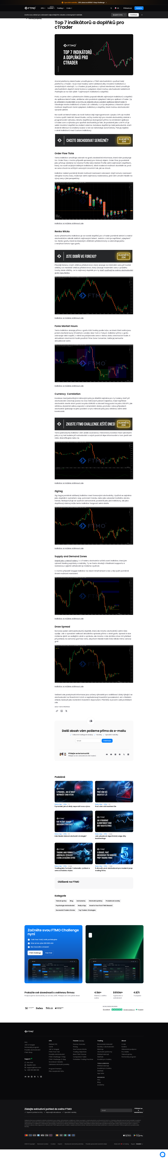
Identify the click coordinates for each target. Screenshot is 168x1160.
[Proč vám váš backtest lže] (114, 794)
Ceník (51, 1047)
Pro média (125, 1052)
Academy (100, 1085)
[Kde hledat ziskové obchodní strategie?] (74, 825)
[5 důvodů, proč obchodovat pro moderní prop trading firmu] (114, 857)
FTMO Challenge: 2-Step (57, 1059)
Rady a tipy (58, 804)
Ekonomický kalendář (104, 1044)
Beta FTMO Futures (79, 1054)
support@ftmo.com (34, 1067)
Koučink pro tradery (104, 1059)
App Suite (100, 1073)
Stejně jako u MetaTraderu (66, 560)
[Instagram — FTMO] (32, 1077)
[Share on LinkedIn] (61, 711)
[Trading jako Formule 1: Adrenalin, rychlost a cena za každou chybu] (74, 857)
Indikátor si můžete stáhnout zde (69, 223)
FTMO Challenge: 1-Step (57, 1057)
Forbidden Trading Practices (83, 1059)
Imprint (60, 1144)
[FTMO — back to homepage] (30, 8)
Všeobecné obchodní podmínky (74, 1144)
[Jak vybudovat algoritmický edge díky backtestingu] (114, 825)
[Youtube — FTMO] (29, 1077)
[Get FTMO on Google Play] (138, 1135)
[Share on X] (66, 711)
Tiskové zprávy (61, 901)
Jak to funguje (29, 1045)
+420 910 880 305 (33, 1070)
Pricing (75, 1047)
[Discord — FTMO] (25, 1077)
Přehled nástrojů (103, 1054)
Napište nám (31, 1065)
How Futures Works (80, 1049)
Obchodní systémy (95, 901)
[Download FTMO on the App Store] (127, 1135)
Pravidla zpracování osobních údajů (96, 1144)
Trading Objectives (79, 1052)
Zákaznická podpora (129, 1049)
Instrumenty (81, 901)
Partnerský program (31, 1047)
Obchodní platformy (104, 1052)
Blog (71, 901)
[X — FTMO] (38, 1077)
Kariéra (124, 1047)
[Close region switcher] (142, 14)
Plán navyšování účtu (56, 1071)
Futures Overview (79, 1044)
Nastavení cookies (42, 1144)
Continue (133, 15)
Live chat (30, 1062)
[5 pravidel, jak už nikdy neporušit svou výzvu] (74, 794)
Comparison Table (79, 1057)
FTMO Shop (28, 1052)
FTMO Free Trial (54, 1052)
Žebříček (100, 1057)
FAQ (25, 1042)
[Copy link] (57, 711)
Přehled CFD (53, 1044)
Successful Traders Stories (65, 910)
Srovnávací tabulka (56, 1062)
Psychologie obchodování (65, 905)
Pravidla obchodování (32, 1050)
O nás (124, 1044)
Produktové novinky (113, 901)
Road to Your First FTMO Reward (100, 905)
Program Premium (55, 1069)
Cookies (53, 1144)
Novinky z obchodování (105, 1047)
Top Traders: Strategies (87, 910)
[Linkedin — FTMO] (41, 1077)
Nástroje (100, 1049)
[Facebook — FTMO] (35, 1077)
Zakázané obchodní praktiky (59, 1064)
